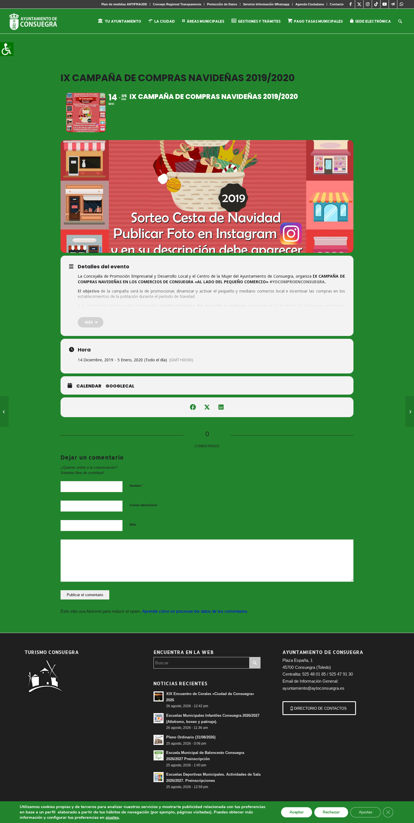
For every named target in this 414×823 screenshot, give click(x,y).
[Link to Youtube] (384, 4)
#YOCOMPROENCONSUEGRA (297, 281)
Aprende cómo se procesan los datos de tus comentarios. (195, 611)
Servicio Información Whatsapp (266, 4)
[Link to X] (359, 4)
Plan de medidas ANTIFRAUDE (124, 4)
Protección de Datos (222, 4)
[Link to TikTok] (376, 4)
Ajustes (365, 812)
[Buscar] (400, 21)
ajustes (112, 817)
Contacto (337, 4)
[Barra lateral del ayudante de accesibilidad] (7, 49)
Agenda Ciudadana (309, 4)
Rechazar (331, 812)
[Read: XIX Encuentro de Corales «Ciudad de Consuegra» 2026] (158, 696)
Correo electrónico (144, 505)
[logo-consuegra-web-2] (37, 21)
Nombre (137, 485)
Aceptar (297, 812)
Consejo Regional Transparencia (177, 4)
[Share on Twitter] (207, 407)
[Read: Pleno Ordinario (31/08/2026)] (158, 740)
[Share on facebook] (193, 407)
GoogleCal (120, 386)
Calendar (88, 386)
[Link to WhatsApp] (401, 4)
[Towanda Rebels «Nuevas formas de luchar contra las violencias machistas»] (409, 411)
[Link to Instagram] (368, 4)
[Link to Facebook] (351, 4)
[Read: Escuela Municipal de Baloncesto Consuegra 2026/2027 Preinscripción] (158, 755)
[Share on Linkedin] (221, 407)
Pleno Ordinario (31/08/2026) (190, 737)
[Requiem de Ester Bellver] (4, 411)
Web (133, 524)
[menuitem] (124, 4)
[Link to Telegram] (393, 4)
